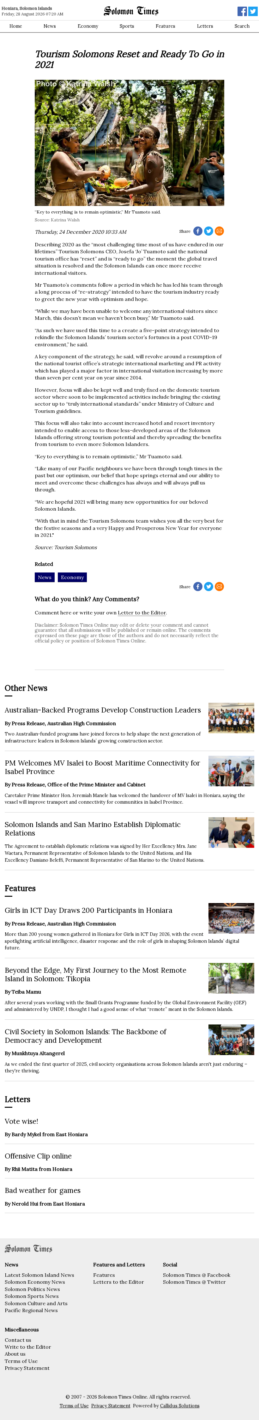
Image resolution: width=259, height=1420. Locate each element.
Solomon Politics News (32, 1289)
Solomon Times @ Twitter (194, 1282)
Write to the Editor (28, 1347)
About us (15, 1354)
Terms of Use (21, 1361)
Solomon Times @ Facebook (196, 1275)
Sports (127, 26)
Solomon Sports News (32, 1296)
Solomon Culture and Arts (36, 1303)
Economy (88, 26)
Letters (205, 26)
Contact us (18, 1340)
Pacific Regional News (31, 1310)
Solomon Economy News (35, 1282)
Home (15, 26)
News (50, 26)
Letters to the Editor (118, 1282)
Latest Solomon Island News (39, 1275)
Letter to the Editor (142, 612)
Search (242, 26)
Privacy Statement (27, 1368)
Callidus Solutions (180, 1406)
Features (165, 26)
